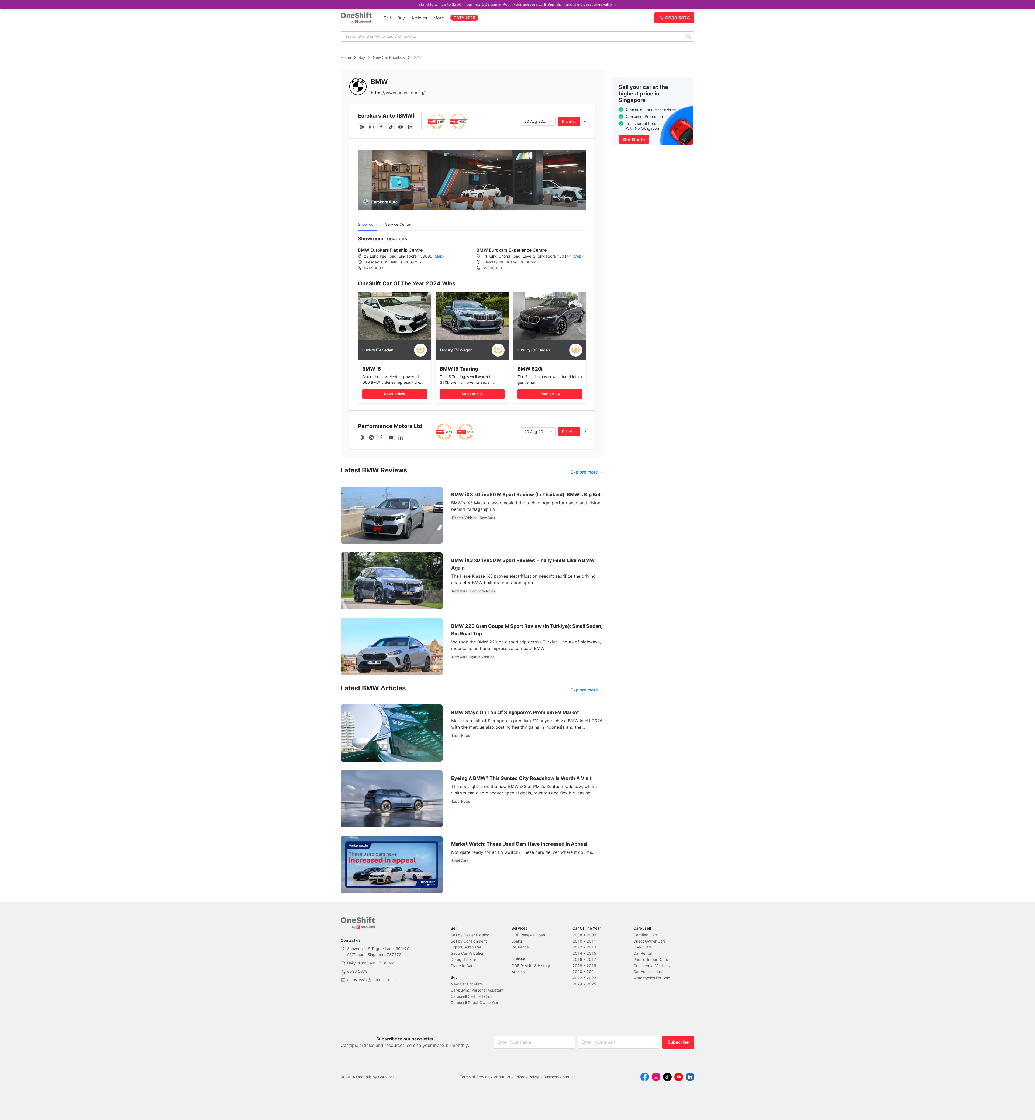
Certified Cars (645, 935)
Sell (387, 17)
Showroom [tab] (367, 224)
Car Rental (642, 953)
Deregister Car (463, 959)
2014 (577, 953)
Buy (401, 17)
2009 (591, 935)
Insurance (520, 947)
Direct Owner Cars (649, 941)
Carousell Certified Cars (471, 996)
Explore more (584, 472)
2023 (591, 977)
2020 (577, 971)
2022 (577, 977)
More (438, 17)
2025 (591, 984)
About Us (502, 1076)
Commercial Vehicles (651, 965)
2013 (591, 947)
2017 (591, 959)
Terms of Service (474, 1076)
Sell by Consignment (469, 941)
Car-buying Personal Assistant (477, 990)
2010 (577, 941)
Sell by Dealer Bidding (470, 935)
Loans (517, 941)
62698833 (373, 268)
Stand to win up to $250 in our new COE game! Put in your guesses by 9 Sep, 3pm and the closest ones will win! (517, 4)
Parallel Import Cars (650, 959)
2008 (577, 935)
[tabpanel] (472, 253)
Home (346, 57)
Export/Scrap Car (466, 947)
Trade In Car (461, 965)
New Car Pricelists (389, 57)
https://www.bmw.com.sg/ (398, 92)
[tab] (472, 121)
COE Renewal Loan (528, 935)
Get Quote (634, 139)
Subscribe (678, 1042)
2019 (591, 965)
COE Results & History (531, 965)
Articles (419, 17)
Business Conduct (559, 1076)
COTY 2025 (464, 17)
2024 (577, 984)
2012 (577, 947)
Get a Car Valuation (467, 953)
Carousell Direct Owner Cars (475, 1002)
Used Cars (642, 947)
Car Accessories (647, 971)
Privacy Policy (526, 1076)
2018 (577, 965)
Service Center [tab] (398, 224)
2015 (591, 953)
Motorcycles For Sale (651, 977)
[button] (397, 262)
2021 (591, 971)
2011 (591, 941)
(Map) (438, 256)
